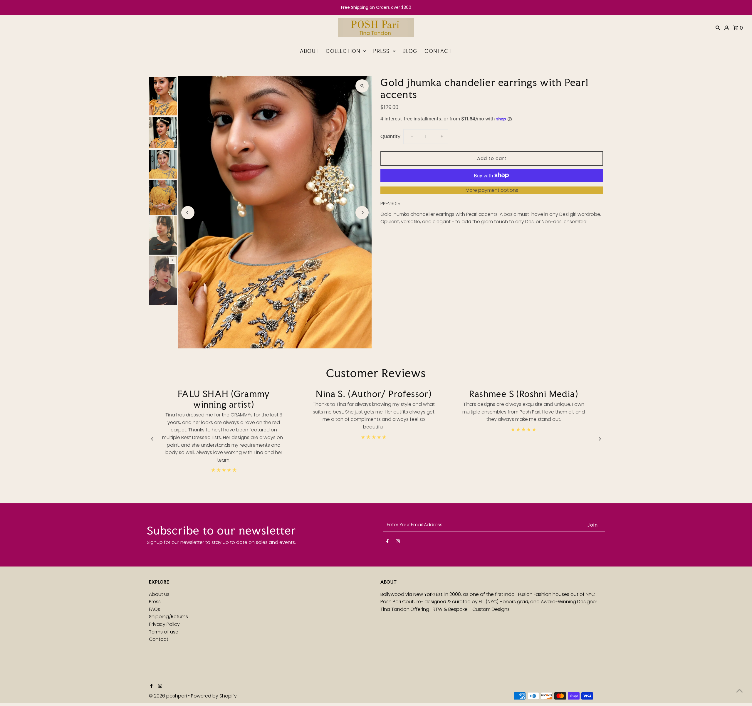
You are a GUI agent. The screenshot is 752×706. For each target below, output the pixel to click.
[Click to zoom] (362, 86)
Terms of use (163, 631)
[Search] (718, 27)
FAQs (154, 609)
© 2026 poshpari (168, 695)
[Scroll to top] (739, 690)
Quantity (390, 136)
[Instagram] (398, 542)
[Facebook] (387, 542)
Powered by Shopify (214, 695)
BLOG (409, 51)
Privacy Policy (164, 624)
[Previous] (187, 212)
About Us (159, 594)
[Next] (362, 212)
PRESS (381, 51)
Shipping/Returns (168, 616)
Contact (158, 639)
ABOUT (309, 51)
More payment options (492, 190)
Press (155, 601)
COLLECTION (343, 51)
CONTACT (438, 51)
